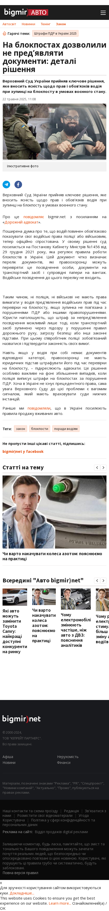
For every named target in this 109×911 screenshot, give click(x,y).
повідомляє (34, 216)
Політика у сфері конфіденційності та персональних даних (49, 822)
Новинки (28, 24)
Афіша (8, 756)
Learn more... (60, 903)
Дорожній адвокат (21, 222)
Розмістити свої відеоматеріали (44, 815)
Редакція (71, 810)
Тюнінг (45, 24)
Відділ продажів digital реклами (61, 831)
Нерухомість (68, 756)
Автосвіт (9, 24)
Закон (61, 24)
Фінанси (63, 762)
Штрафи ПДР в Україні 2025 (55, 33)
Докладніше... (22, 892)
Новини (9, 762)
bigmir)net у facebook (23, 451)
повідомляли (39, 408)
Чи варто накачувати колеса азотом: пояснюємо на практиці (52, 556)
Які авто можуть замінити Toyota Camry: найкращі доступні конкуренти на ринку (15, 631)
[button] (97, 468)
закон (20, 428)
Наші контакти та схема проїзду (30, 810)
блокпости (39, 428)
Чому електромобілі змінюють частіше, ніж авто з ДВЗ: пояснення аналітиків (76, 630)
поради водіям (66, 428)
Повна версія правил (20, 872)
